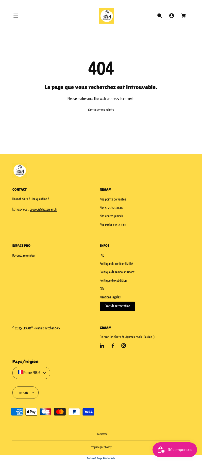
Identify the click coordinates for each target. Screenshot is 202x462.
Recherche (102, 434)
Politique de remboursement (117, 272)
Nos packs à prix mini (113, 224)
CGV (102, 289)
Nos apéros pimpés (111, 216)
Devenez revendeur (23, 255)
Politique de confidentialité (116, 264)
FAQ (102, 255)
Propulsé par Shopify (101, 447)
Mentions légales (110, 297)
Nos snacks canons (111, 208)
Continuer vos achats (101, 110)
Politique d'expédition (113, 280)
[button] (16, 15)
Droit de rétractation (117, 306)
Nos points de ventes (113, 199)
